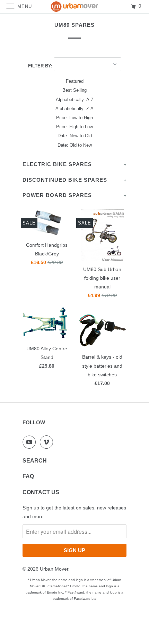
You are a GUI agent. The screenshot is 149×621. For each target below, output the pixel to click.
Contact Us (41, 492)
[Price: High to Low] (74, 126)
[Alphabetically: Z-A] (74, 108)
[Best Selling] (74, 90)
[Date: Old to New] (74, 145)
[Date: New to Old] (74, 135)
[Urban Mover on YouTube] (30, 442)
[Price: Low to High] (74, 117)
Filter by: (41, 65)
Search (35, 461)
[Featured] (74, 81)
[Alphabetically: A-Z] (74, 99)
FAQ (28, 476)
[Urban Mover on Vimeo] (48, 442)
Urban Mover (54, 569)
